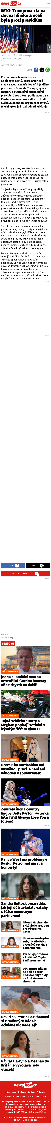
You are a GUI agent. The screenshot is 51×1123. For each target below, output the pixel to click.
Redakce (22, 1092)
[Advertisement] (25, 139)
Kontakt (31, 1092)
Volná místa (41, 1096)
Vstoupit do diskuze (22, 573)
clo (16, 637)
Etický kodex (10, 1092)
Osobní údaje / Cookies (23, 1096)
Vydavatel (41, 1092)
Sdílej (10, 565)
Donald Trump (7, 637)
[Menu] (48, 3)
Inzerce (8, 1096)
